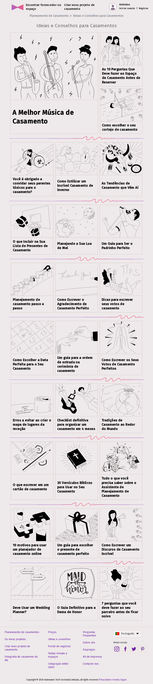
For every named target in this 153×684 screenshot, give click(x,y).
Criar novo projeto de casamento (17, 648)
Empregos (89, 649)
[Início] (17, 7)
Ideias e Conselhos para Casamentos (98, 15)
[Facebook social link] (125, 649)
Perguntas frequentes (89, 634)
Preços (52, 632)
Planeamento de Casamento (48, 15)
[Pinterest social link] (142, 649)
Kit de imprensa (92, 656)
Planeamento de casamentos (22, 632)
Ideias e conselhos (59, 639)
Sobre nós (89, 642)
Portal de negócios (59, 646)
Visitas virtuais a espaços (57, 655)
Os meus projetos (15, 639)
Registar (144, 8)
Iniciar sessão (127, 8)
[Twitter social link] (134, 649)
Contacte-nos (91, 663)
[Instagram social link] (117, 649)
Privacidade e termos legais (113, 679)
